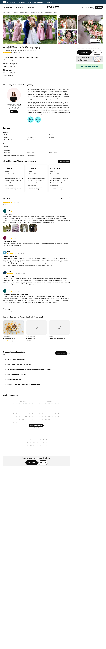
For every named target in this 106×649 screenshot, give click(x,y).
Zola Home (92, 2)
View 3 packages (7, 75)
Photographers (15, 12)
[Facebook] (9, 108)
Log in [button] (91, 7)
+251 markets (30, 50)
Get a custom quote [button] (64, 161)
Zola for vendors (99, 2)
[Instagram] (12, 108)
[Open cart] (86, 7)
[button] (95, 41)
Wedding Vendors (6, 12)
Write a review (65, 198)
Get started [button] (99, 7)
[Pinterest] (15, 108)
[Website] (18, 108)
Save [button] (41, 462)
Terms (85, 60)
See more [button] (7, 309)
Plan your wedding (7, 7)
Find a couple (30, 7)
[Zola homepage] (53, 7)
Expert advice (19, 7)
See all (66, 317)
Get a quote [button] (14, 111)
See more (18, 189)
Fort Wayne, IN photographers (37, 12)
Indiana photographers (24, 12)
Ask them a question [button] (61, 353)
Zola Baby (87, 2)
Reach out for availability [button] (36, 425)
